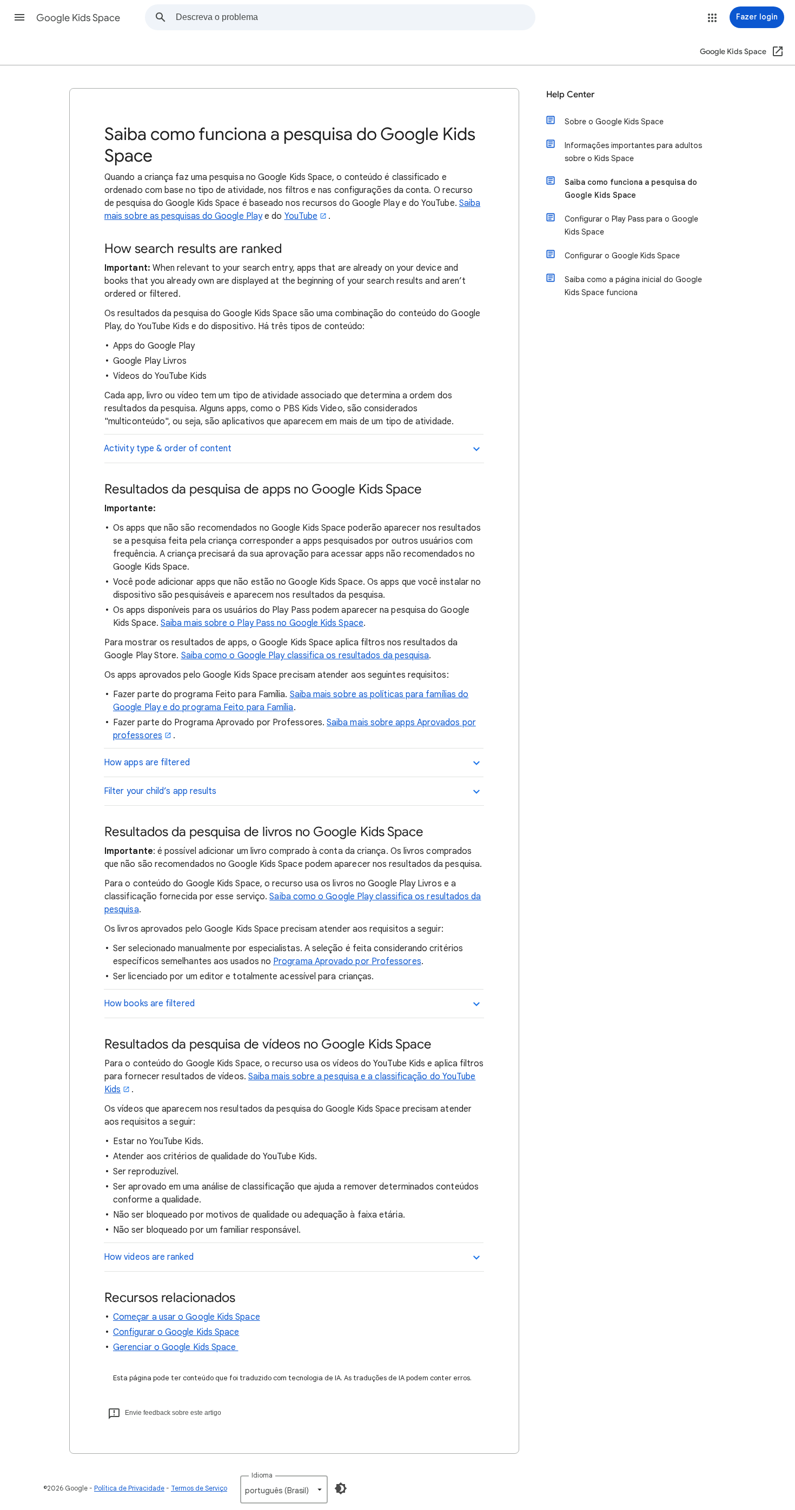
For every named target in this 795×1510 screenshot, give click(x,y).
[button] (19, 17)
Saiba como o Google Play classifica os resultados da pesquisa (305, 655)
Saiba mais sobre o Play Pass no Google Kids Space (262, 623)
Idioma (262, 1475)
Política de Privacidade (129, 1488)
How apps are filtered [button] (147, 762)
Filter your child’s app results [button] (160, 791)
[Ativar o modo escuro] (341, 1488)
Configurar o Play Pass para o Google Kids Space (631, 225)
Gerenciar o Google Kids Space (175, 1347)
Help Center (570, 94)
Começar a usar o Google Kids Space (186, 1317)
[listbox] (284, 1489)
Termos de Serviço (199, 1488)
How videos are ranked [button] (149, 1257)
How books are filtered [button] (149, 1003)
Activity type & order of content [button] (168, 448)
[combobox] (355, 17)
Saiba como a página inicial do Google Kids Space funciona (633, 286)
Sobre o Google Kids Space (614, 121)
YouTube (301, 216)
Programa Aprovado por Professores (347, 961)
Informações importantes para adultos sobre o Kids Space (633, 152)
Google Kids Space (78, 18)
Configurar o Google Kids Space (176, 1332)
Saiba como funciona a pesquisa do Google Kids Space (631, 188)
